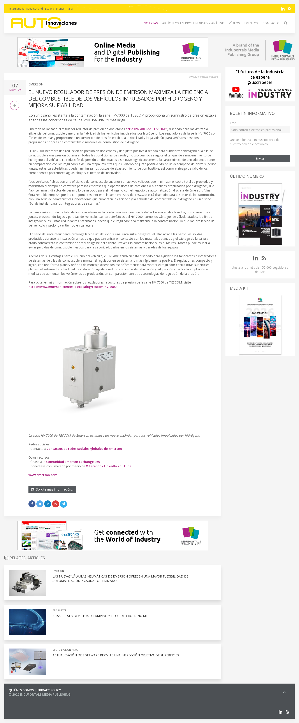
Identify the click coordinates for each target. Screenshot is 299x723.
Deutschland (35, 9)
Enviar (260, 158)
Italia (70, 9)
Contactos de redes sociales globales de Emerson (84, 449)
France (60, 9)
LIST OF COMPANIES (24, 699)
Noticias (151, 23)
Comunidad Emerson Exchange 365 (73, 462)
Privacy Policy (49, 690)
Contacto (271, 23)
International (17, 9)
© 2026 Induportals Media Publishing (39, 694)
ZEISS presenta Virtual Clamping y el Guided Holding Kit (100, 616)
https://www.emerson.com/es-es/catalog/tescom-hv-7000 (72, 287)
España (49, 9)
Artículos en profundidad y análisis (193, 23)
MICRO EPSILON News (65, 649)
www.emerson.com (42, 475)
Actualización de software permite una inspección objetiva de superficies (116, 655)
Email (234, 123)
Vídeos (234, 23)
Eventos (251, 23)
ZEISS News (59, 610)
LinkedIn (110, 466)
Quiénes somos (21, 690)
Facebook (96, 466)
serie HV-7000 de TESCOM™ (146, 129)
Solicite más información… (54, 489)
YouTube (124, 466)
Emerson (35, 84)
